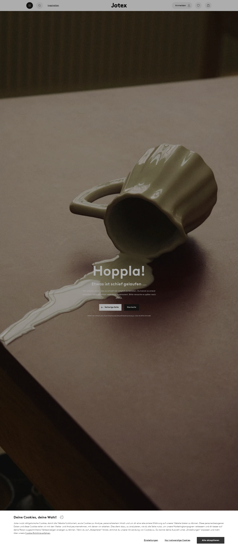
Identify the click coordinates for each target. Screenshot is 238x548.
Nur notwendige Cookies (177, 540)
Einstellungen (151, 540)
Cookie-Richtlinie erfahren (37, 533)
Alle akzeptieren (210, 540)
